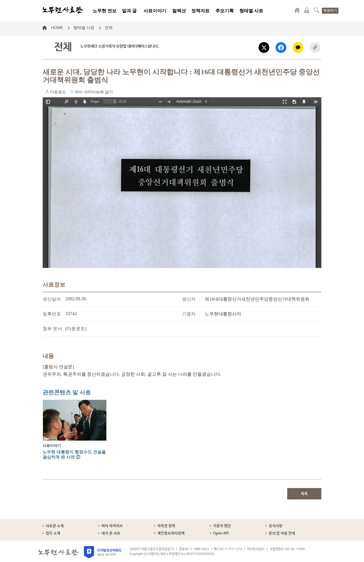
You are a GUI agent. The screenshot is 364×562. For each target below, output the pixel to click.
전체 (109, 27)
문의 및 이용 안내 (282, 533)
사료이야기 (155, 10)
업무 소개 (53, 533)
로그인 (307, 10)
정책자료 (200, 10)
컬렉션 (179, 10)
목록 (304, 494)
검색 (316, 10)
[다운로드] (75, 328)
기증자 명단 (222, 526)
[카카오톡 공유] (298, 47)
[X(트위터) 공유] (263, 47)
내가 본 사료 (111, 533)
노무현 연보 (105, 10)
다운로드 (47, 91)
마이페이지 (297, 10)
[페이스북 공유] (281, 47)
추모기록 (225, 10)
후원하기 (330, 11)
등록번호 (52, 313)
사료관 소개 (55, 526)
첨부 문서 (52, 328)
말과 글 (129, 10)
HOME (57, 27)
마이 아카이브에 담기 (72, 91)
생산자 (189, 299)
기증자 (189, 313)
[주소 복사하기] (315, 47)
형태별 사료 (251, 10)
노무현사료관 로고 (63, 10)
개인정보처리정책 (171, 533)
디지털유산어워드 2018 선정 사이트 (103, 552)
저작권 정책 (166, 526)
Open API (221, 533)
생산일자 (52, 299)
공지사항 (275, 526)
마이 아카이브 (112, 526)
